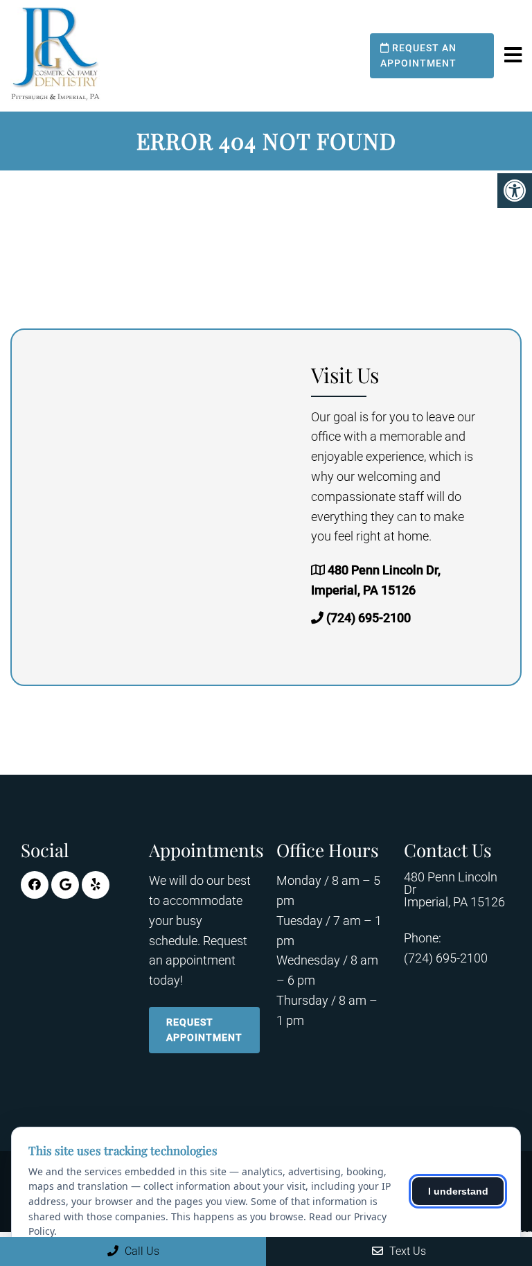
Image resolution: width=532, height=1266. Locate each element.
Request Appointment (204, 1030)
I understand (458, 1191)
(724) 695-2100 (368, 617)
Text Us (406, 1251)
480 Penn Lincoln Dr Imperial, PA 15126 (454, 889)
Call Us (140, 1251)
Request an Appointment (418, 55)
